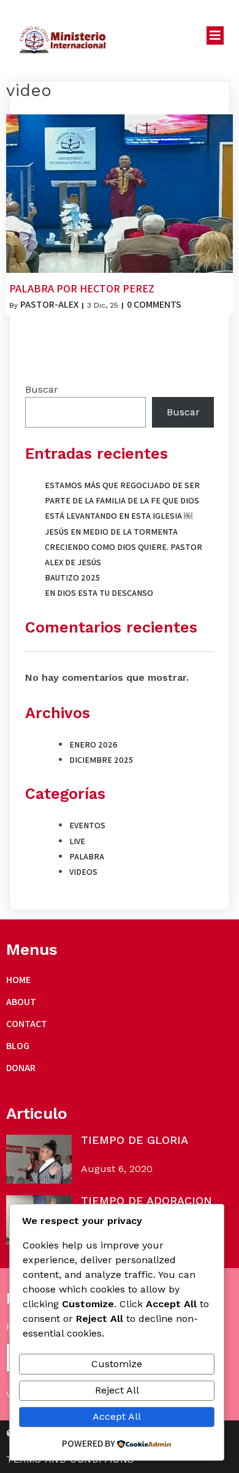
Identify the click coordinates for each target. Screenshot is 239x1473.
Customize (116, 1364)
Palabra (86, 856)
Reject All (117, 1390)
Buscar (41, 389)
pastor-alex (49, 304)
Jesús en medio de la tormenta (111, 531)
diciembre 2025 (101, 759)
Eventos (87, 825)
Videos (83, 871)
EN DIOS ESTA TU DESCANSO (99, 592)
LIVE (77, 841)
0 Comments (154, 304)
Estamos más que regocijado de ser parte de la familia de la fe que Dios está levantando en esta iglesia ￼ (122, 500)
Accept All (117, 1416)
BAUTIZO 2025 (72, 577)
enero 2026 (93, 744)
